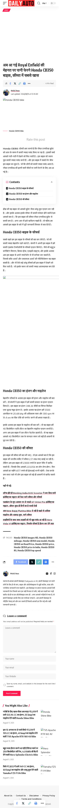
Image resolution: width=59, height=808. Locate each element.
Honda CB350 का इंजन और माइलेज (23, 193)
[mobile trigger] (5, 3)
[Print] (24, 83)
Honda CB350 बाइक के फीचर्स (21, 188)
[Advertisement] (29, 37)
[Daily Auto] (21, 3)
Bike (6, 10)
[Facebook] (51, 573)
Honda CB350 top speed (29, 550)
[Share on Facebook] (10, 83)
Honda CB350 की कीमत (19, 199)
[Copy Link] (20, 83)
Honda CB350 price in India (27, 547)
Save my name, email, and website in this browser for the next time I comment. (31, 685)
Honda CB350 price (44, 544)
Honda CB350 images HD (26, 537)
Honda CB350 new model (35, 541)
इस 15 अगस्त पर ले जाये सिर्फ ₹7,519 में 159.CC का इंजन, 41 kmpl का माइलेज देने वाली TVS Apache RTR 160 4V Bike (20, 733)
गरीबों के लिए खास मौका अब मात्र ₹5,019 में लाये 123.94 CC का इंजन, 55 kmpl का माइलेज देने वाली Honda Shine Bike (20, 715)
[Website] (47, 573)
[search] (39, 3)
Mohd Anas (15, 91)
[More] (29, 83)
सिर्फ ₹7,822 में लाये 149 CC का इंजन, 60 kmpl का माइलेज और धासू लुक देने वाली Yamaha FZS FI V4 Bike (20, 769)
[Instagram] (54, 573)
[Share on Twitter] (15, 83)
